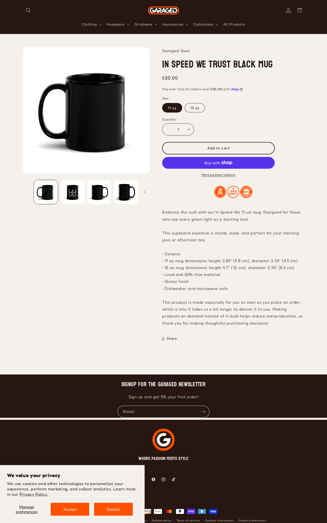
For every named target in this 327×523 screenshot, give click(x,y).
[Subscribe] (203, 412)
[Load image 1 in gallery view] (46, 192)
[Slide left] (28, 192)
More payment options (219, 174)
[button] (28, 10)
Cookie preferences (252, 520)
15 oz (195, 107)
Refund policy (161, 520)
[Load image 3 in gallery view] (99, 192)
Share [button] (172, 338)
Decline (113, 509)
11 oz (172, 107)
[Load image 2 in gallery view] (73, 192)
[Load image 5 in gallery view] (126, 192)
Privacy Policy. (34, 494)
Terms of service (188, 520)
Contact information (219, 520)
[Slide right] (144, 192)
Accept (70, 509)
